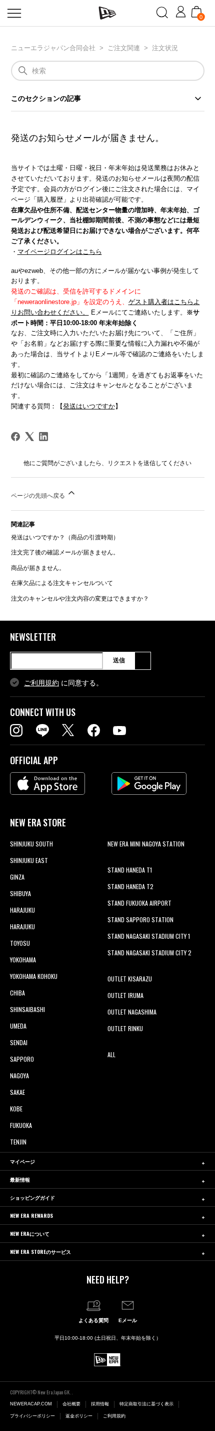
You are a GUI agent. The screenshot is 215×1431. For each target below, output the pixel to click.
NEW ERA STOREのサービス (40, 1251)
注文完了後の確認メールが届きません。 (65, 552)
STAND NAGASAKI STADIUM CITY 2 (150, 952)
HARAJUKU (22, 910)
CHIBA (17, 992)
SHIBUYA (20, 893)
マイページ (22, 1161)
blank (114, 860)
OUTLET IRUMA (126, 995)
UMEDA (18, 1026)
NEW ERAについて (30, 1233)
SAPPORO (22, 1059)
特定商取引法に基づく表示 (147, 1403)
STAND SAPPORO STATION (141, 919)
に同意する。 (63, 683)
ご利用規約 (41, 683)
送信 (119, 660)
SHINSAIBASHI (27, 1009)
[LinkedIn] (43, 436)
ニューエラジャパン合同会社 (53, 48)
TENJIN (18, 1141)
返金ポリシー (79, 1415)
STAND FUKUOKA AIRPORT (140, 903)
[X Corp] (29, 436)
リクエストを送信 (132, 463)
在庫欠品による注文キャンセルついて (62, 583)
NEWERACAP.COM (31, 1403)
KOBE (16, 1108)
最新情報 (20, 1179)
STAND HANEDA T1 (130, 870)
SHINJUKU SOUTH (31, 843)
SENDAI (19, 1042)
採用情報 (100, 1403)
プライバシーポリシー (32, 1415)
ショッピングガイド (32, 1197)
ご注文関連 (124, 48)
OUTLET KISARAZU (130, 978)
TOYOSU (20, 943)
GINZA (17, 877)
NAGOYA (19, 1075)
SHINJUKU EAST (29, 860)
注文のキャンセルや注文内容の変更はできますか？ (80, 598)
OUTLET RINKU (125, 1028)
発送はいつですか (89, 406)
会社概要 (71, 1403)
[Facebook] (15, 436)
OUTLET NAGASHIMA (132, 1012)
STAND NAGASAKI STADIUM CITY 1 (149, 936)
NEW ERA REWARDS (31, 1215)
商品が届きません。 (38, 567)
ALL (112, 1054)
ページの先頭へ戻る (38, 495)
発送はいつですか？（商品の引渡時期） (65, 537)
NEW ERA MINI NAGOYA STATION (146, 843)
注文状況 (165, 48)
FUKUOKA (21, 1125)
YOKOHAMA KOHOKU (34, 976)
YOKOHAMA (23, 959)
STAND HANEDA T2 (131, 886)
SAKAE (17, 1092)
